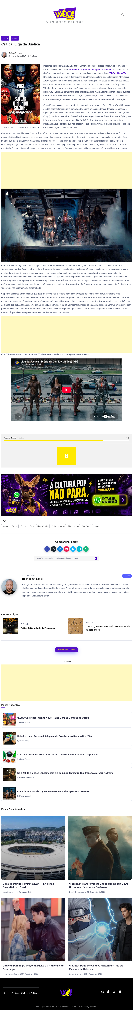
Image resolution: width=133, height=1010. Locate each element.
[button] (127, 4)
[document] (66, 505)
